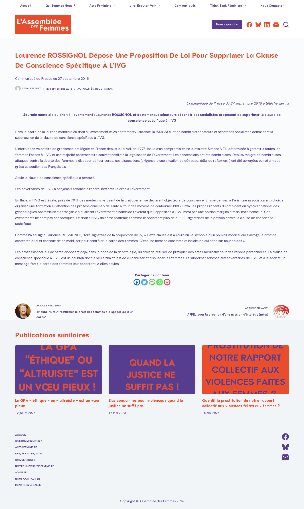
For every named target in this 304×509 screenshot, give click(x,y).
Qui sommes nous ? (60, 6)
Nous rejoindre (227, 24)
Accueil (25, 6)
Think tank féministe (226, 6)
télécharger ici (277, 103)
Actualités (85, 88)
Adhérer (21, 472)
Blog (99, 88)
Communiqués (185, 6)
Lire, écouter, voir (143, 6)
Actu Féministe (100, 6)
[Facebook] (249, 24)
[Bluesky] (258, 24)
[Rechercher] (286, 24)
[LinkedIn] (267, 24)
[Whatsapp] (159, 282)
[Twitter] (144, 282)
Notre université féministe (34, 466)
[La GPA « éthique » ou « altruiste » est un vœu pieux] (58, 369)
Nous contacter (272, 6)
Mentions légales (28, 485)
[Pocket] (167, 282)
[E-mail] (276, 24)
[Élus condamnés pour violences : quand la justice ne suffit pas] (152, 369)
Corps (108, 88)
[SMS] (152, 282)
